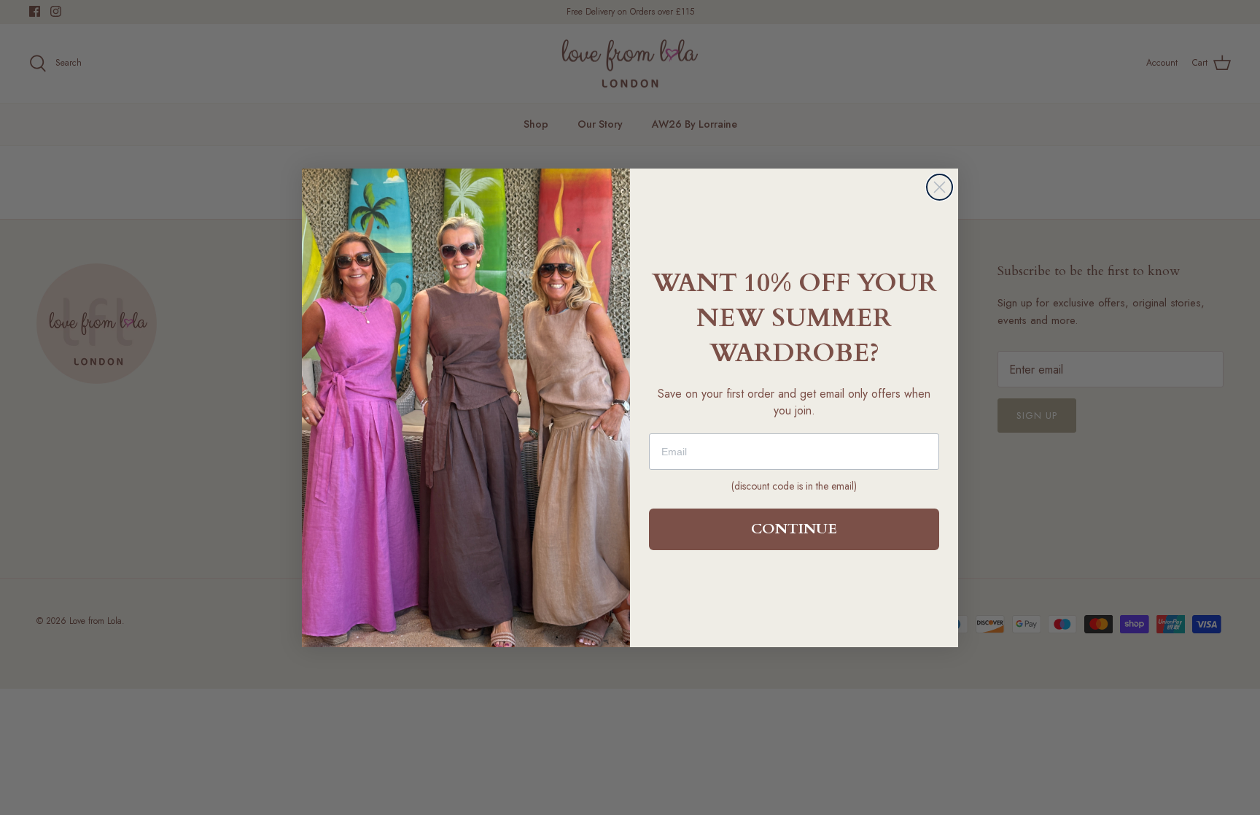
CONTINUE (794, 528)
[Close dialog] (939, 187)
